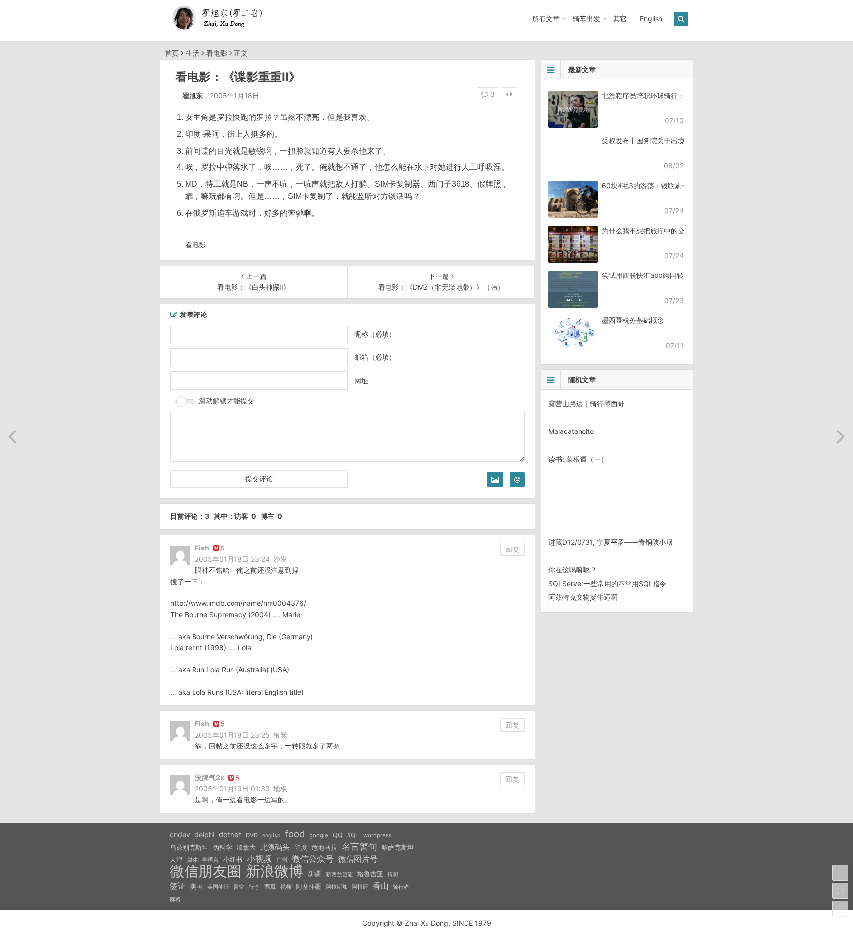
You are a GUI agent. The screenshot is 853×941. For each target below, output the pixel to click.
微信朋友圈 (205, 871)
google (319, 835)
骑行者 (401, 887)
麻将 (175, 899)
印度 (300, 847)
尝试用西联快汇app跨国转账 (646, 275)
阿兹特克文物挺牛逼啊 (583, 597)
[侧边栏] (509, 94)
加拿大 (246, 847)
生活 (192, 53)
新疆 (314, 874)
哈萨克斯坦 (398, 847)
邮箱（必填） (375, 357)
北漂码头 (275, 847)
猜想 (393, 874)
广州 (281, 860)
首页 (172, 53)
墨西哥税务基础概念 (633, 320)
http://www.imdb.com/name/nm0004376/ (238, 603)
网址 (361, 380)
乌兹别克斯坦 (189, 847)
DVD (252, 835)
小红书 (232, 859)
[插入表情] (517, 479)
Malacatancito (571, 431)
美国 (196, 886)
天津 (176, 859)
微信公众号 (313, 858)
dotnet (230, 834)
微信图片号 (358, 858)
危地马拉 (324, 847)
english (271, 835)
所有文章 (546, 18)
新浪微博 (274, 871)
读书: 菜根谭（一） (578, 459)
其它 (620, 18)
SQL (353, 835)
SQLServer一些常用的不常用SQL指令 (607, 583)
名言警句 (359, 846)
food (295, 833)
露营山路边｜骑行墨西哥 (586, 403)
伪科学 (222, 847)
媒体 (192, 860)
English (651, 18)
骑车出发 (586, 18)
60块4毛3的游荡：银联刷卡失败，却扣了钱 (669, 185)
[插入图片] (495, 479)
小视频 (259, 858)
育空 (238, 887)
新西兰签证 (339, 874)
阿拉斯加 (337, 886)
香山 (380, 886)
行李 (254, 887)
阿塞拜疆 (308, 886)
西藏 (270, 886)
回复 (512, 549)
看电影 (216, 53)
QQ (338, 835)
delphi (204, 834)
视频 (285, 886)
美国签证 (218, 886)
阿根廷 (360, 886)
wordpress (377, 835)
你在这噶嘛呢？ (572, 569)
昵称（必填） (375, 334)
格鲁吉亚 (370, 874)
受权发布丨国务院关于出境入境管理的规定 (667, 140)
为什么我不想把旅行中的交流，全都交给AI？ (670, 230)
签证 (178, 886)
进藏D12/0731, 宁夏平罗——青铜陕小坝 (610, 542)
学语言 (210, 859)
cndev (180, 834)
